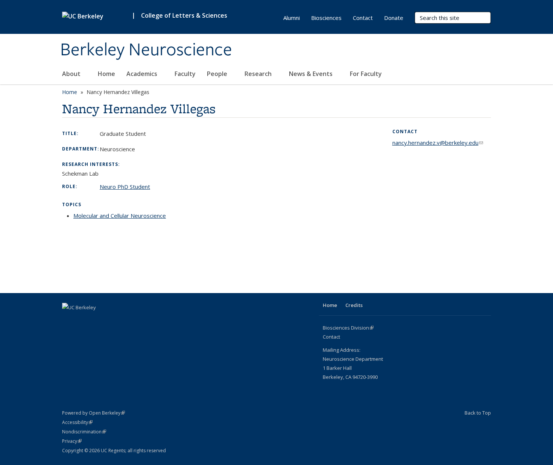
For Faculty (366, 74)
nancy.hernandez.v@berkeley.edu (437, 142)
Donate (393, 17)
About (72, 74)
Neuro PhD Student (125, 186)
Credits (354, 305)
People (218, 74)
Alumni (291, 17)
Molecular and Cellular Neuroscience (119, 215)
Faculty (185, 74)
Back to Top (478, 412)
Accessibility (77, 422)
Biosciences (326, 17)
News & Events (311, 74)
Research (259, 74)
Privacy (72, 441)
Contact (363, 17)
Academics (142, 74)
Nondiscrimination (84, 432)
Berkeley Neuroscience (146, 50)
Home (106, 74)
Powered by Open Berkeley (93, 413)
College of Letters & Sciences (184, 15)
